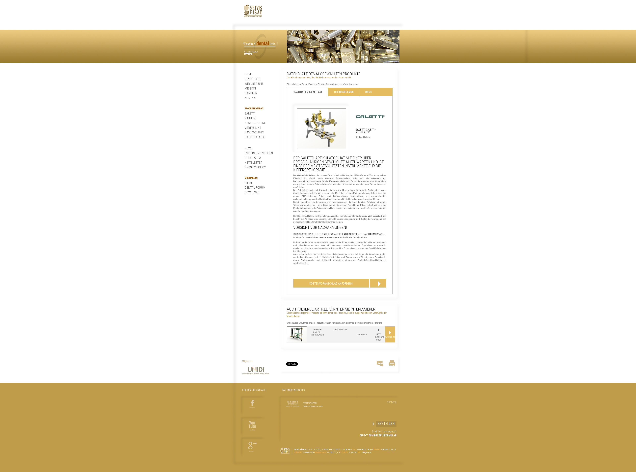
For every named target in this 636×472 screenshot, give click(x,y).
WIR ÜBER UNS (254, 84)
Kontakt (251, 98)
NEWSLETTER (253, 162)
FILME (249, 183)
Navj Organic (254, 132)
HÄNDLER (251, 93)
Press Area (253, 158)
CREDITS (391, 402)
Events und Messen (259, 153)
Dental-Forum (255, 187)
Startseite (252, 79)
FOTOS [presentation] (368, 92)
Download (252, 192)
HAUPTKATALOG (255, 137)
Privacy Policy (255, 167)
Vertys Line (253, 128)
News (248, 148)
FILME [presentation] (296, 100)
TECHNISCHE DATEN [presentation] (344, 92)
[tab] (307, 92)
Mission (250, 88)
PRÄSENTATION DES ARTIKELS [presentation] (307, 92)
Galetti (250, 113)
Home (249, 74)
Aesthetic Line (255, 123)
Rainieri (250, 118)
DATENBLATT (390, 337)
